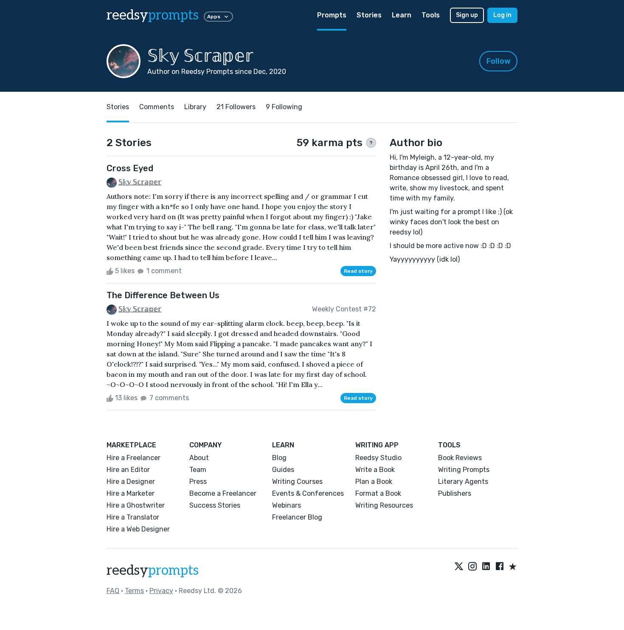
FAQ (113, 591)
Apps (213, 17)
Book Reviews (460, 458)
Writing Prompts (463, 470)
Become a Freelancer (222, 493)
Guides (283, 470)
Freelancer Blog (297, 517)
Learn (401, 15)
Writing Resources (384, 505)
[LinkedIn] (486, 567)
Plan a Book (373, 481)
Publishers (454, 493)
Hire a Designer (131, 481)
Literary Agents (463, 481)
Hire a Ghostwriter (136, 505)
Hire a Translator (133, 517)
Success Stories (214, 505)
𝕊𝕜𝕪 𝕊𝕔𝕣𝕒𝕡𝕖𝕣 (139, 182)
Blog (279, 458)
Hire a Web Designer (138, 529)
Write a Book (375, 470)
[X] (459, 567)
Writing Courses (297, 481)
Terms (134, 591)
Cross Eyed (130, 168)
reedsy (153, 15)
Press (198, 481)
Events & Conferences (308, 493)
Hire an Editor (128, 470)
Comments (156, 107)
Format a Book (378, 493)
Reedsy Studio (378, 458)
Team (197, 470)
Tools (431, 15)
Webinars (286, 505)
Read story (358, 271)
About (199, 458)
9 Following (284, 107)
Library (195, 107)
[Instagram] (472, 567)
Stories (369, 15)
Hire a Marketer (131, 493)
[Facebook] (500, 567)
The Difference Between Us (163, 295)
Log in (502, 15)
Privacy (161, 591)
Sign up (467, 15)
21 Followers (236, 107)
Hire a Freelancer (133, 458)
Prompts (331, 15)
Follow (498, 61)
